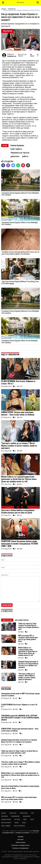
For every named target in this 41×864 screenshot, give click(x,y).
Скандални (26, 816)
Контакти (20, 839)
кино (25, 819)
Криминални (15, 816)
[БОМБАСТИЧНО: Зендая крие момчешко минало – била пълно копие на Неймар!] (20, 410)
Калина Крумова (17, 145)
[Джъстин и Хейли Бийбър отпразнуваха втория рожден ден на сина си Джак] (20, 508)
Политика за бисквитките (20, 848)
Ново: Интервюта (19, 826)
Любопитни (11, 9)
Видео (17, 822)
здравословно (6, 819)
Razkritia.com (11, 56)
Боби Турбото (16, 149)
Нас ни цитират (6, 822)
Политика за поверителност (20, 845)
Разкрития (12, 813)
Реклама (20, 836)
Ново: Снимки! (5, 826)
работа (25, 156)
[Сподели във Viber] (8, 165)
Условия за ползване (22, 832)
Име (3, 560)
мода (24, 822)
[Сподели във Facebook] (3, 165)
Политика (4, 816)
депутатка (15, 156)
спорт (32, 819)
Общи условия (20, 842)
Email (3, 567)
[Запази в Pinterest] (23, 165)
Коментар (5, 575)
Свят (32, 813)
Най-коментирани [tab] (22, 620)
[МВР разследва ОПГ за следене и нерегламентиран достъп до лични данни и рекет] (8, 642)
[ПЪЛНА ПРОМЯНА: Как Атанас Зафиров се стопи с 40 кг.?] (20, 379)
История (17, 819)
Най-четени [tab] (7, 620)
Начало (3, 9)
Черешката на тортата (20, 153)
